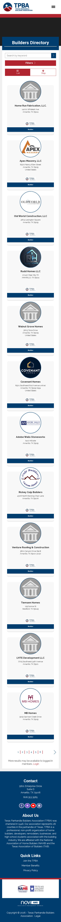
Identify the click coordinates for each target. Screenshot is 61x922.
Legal (37, 916)
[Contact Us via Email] (39, 805)
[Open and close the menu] (46, 7)
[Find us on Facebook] (21, 805)
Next (55, 752)
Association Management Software (30, 905)
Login (36, 764)
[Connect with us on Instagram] (27, 805)
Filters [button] (29, 63)
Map (43, 73)
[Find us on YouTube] (33, 805)
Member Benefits (30, 865)
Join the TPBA (30, 860)
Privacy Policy (30, 870)
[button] (53, 55)
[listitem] (30, 107)
